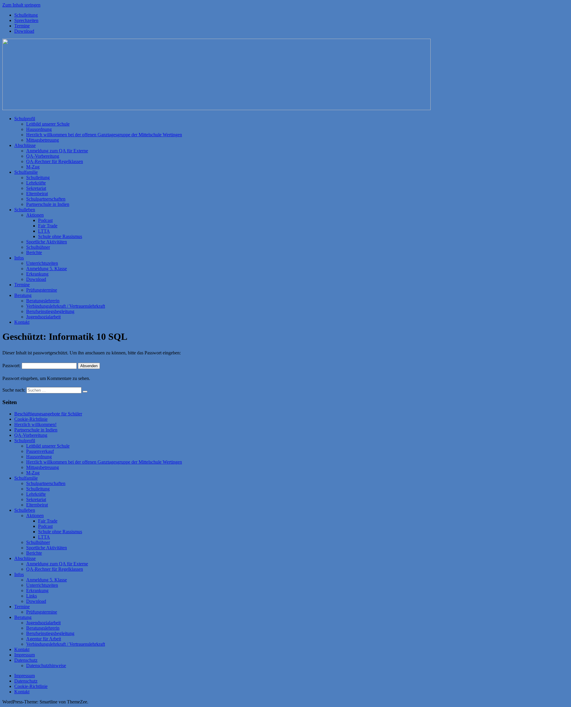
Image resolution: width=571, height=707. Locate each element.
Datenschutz (25, 660)
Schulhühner (38, 247)
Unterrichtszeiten (42, 263)
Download (24, 31)
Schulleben (24, 209)
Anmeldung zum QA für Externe (57, 150)
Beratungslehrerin (42, 300)
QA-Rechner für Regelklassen (54, 161)
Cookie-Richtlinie (31, 419)
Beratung (23, 295)
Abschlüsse (25, 145)
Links (31, 595)
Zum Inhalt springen (21, 4)
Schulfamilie (26, 172)
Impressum (24, 654)
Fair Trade (47, 225)
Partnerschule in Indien (47, 204)
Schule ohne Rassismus (60, 236)
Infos (19, 257)
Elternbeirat (37, 193)
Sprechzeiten (26, 20)
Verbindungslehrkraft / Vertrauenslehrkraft (65, 306)
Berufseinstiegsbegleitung (50, 311)
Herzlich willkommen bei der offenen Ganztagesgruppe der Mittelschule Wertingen (104, 134)
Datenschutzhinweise (46, 665)
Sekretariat (36, 188)
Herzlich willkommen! (35, 424)
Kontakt (21, 322)
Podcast (45, 220)
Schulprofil (24, 118)
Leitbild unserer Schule (48, 123)
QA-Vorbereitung (42, 156)
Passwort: (12, 365)
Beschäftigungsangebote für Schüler (48, 413)
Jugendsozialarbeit (43, 316)
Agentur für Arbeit (43, 638)
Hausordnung (39, 129)
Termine (22, 25)
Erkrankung (37, 273)
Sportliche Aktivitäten (46, 241)
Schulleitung (26, 15)
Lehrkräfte (36, 182)
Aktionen (35, 215)
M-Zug (33, 166)
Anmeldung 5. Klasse (46, 268)
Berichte (34, 252)
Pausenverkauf (40, 451)
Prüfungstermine (41, 290)
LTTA (44, 231)
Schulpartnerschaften (45, 198)
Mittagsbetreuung (42, 140)
